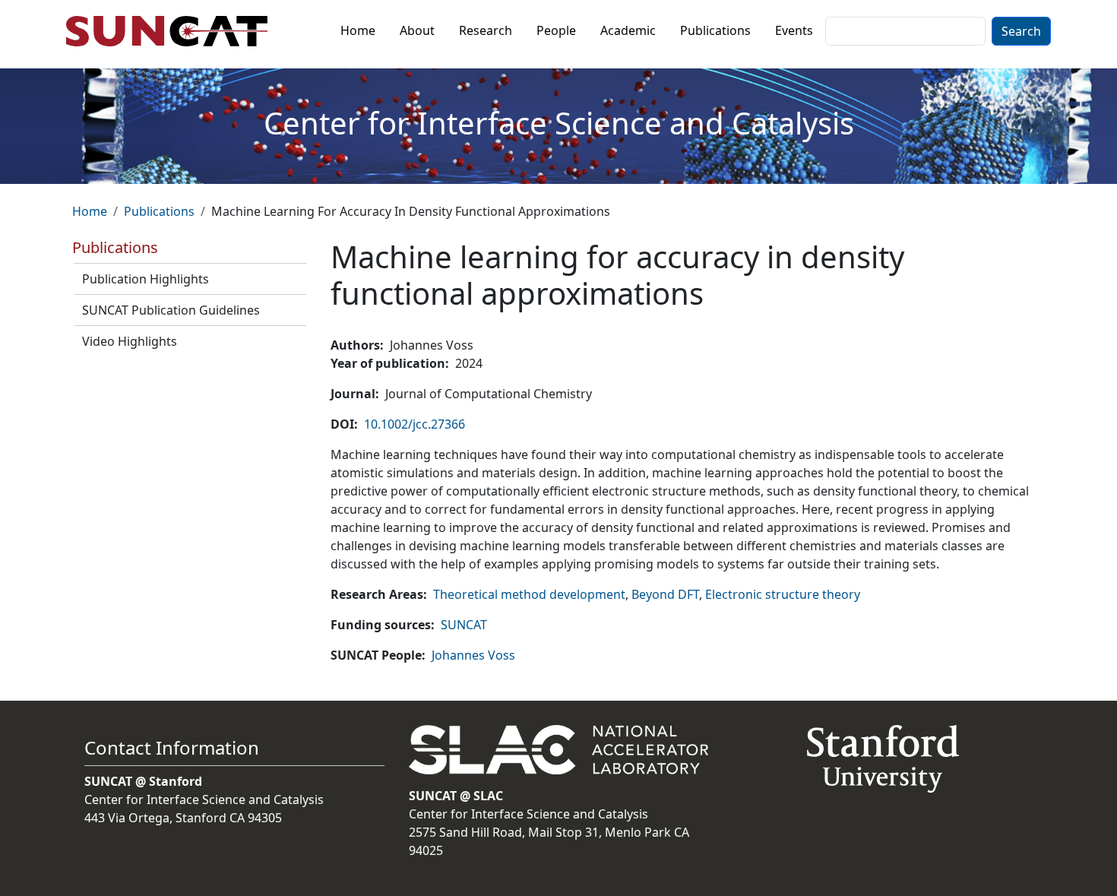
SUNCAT (464, 624)
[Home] (173, 31)
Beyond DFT (665, 594)
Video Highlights (129, 341)
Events (794, 30)
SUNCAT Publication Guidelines (171, 310)
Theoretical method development (529, 594)
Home (357, 30)
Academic (628, 30)
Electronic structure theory (782, 594)
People (556, 30)
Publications (715, 30)
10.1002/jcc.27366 (414, 424)
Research (485, 30)
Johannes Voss (473, 655)
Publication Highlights (145, 279)
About (417, 30)
